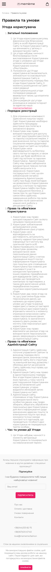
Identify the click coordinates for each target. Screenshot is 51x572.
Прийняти (25, 567)
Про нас (18, 505)
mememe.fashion (22, 108)
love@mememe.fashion (25, 536)
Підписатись (25, 495)
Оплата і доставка (23, 509)
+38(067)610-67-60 (23, 532)
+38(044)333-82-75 (23, 528)
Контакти (19, 517)
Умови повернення (24, 513)
